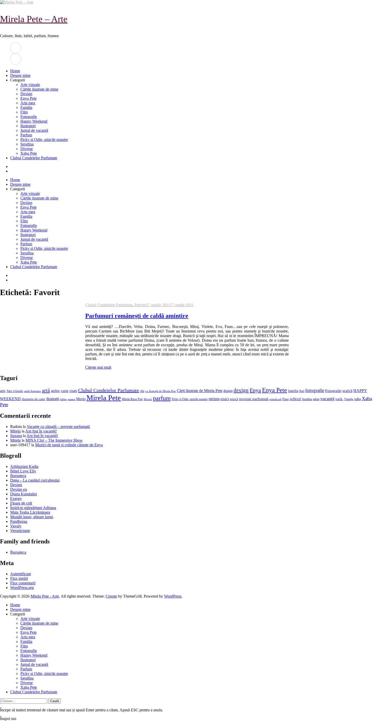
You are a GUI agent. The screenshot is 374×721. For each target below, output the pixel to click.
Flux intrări (19, 578)
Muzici (148, 399)
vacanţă (327, 398)
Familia (26, 107)
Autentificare (20, 574)
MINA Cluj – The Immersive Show (54, 440)
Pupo (285, 399)
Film (24, 112)
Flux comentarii (22, 583)
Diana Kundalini (23, 494)
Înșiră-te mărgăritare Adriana (33, 508)
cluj (142, 391)
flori (301, 391)
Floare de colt (21, 503)
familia (293, 391)
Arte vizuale (30, 84)
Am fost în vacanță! (41, 431)
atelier (55, 391)
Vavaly (15, 526)
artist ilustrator (32, 391)
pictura (214, 398)
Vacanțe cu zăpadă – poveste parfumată (58, 426)
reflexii (295, 399)
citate (73, 391)
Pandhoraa (18, 521)
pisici (225, 399)
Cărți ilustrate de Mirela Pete (199, 390)
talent (316, 399)
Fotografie (28, 116)
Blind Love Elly (23, 471)
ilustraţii (52, 399)
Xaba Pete (28, 153)
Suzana (16, 436)
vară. (339, 399)
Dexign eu (18, 489)
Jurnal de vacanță (34, 130)
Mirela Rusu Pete (132, 399)
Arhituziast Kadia (24, 466)
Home (15, 71)
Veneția (348, 399)
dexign (241, 390)
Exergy (16, 498)
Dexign (26, 94)
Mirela (80, 399)
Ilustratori (28, 126)
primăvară (275, 399)
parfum (162, 398)
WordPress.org (22, 587)
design (228, 391)
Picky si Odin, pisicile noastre (44, 139)
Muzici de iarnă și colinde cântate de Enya (69, 445)
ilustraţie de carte (33, 399)
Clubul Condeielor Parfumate (33, 158)
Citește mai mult (98, 367)
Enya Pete (28, 98)
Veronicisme (20, 530)
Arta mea (27, 103)
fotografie (314, 390)
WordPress (172, 596)
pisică (234, 399)
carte (64, 391)
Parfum (26, 135)
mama (71, 399)
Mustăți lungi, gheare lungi (31, 517)
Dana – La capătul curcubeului (35, 480)
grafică (347, 391)
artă (46, 390)
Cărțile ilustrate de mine (39, 89)
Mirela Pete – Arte (33, 19)
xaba (357, 399)
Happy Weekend (33, 121)
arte (2, 391)
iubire (63, 399)
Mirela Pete (104, 398)
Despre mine (20, 75)
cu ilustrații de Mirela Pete (160, 391)
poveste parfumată (253, 399)
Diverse (26, 149)
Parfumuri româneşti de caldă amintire (136, 315)
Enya (255, 390)
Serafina (27, 144)
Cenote (111, 596)
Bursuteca (18, 475)
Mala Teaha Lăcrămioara (30, 512)
